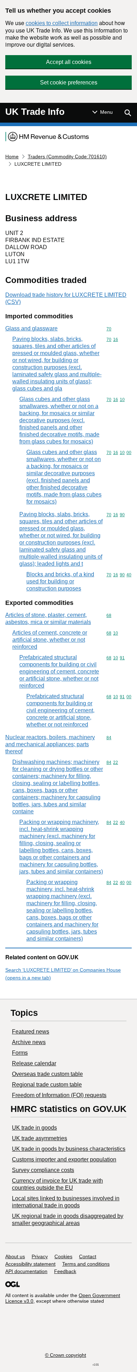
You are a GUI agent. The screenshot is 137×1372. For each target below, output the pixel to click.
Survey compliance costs (43, 1170)
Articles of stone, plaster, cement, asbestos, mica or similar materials (48, 618)
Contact (87, 1256)
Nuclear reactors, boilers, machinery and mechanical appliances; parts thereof (50, 744)
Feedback (65, 1271)
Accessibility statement (30, 1264)
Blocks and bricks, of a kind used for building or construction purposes (60, 581)
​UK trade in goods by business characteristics (68, 1149)
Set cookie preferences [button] (68, 83)
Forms (20, 1053)
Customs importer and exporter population (64, 1159)
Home (12, 156)
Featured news (30, 1032)
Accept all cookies (68, 62)
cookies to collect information (62, 23)
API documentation (26, 1271)
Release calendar (34, 1063)
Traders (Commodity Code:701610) (67, 156)
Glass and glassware (31, 328)
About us (15, 1256)
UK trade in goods (34, 1128)
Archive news (29, 1042)
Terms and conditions (86, 1264)
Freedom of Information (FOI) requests (59, 1095)
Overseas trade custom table (47, 1074)
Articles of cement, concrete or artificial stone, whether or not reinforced (49, 640)
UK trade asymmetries (39, 1138)
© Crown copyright (65, 1355)
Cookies (63, 1256)
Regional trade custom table (47, 1085)
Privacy (40, 1256)
